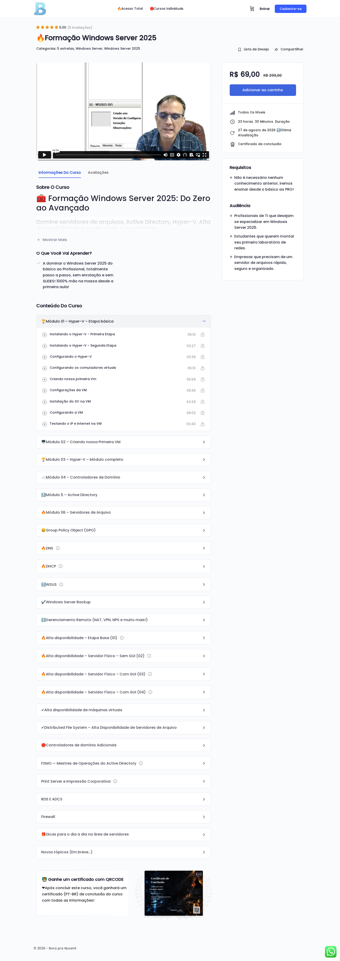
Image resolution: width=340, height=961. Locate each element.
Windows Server (89, 48)
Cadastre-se (291, 8)
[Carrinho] (252, 9)
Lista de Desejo (256, 49)
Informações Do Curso (60, 172)
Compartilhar (292, 49)
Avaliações (98, 172)
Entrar (265, 8)
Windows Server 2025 (122, 48)
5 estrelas (65, 48)
